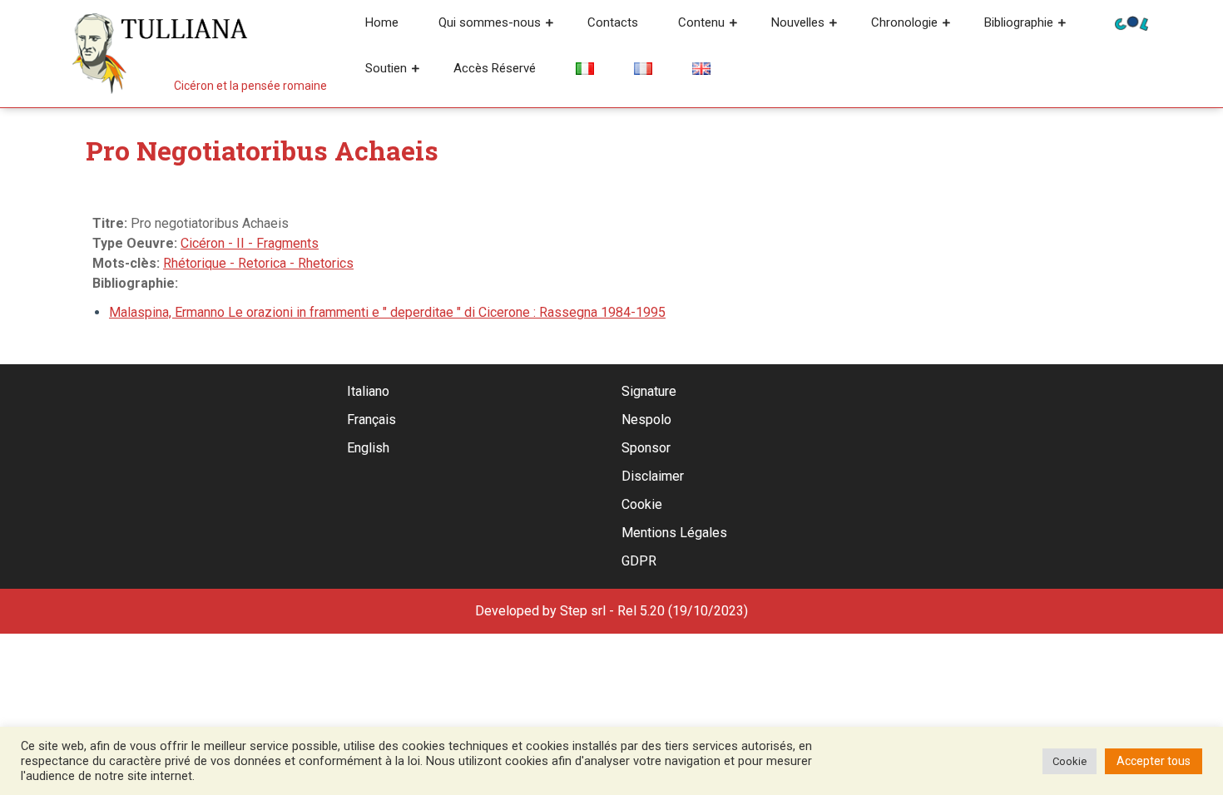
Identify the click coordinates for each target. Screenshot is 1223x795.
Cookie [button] (1069, 761)
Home (382, 22)
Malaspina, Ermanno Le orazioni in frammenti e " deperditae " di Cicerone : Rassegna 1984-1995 (387, 312)
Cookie (641, 504)
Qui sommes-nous (489, 22)
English (368, 448)
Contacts (612, 22)
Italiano (368, 391)
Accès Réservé (494, 68)
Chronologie (904, 22)
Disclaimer (652, 476)
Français (371, 419)
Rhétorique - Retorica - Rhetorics (258, 263)
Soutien (386, 68)
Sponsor (646, 448)
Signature (648, 391)
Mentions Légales (674, 533)
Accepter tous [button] (1154, 761)
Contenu (701, 22)
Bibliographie (1018, 22)
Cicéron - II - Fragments (250, 243)
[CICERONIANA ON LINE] (1131, 22)
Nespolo (646, 419)
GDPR (638, 561)
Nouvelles (797, 22)
